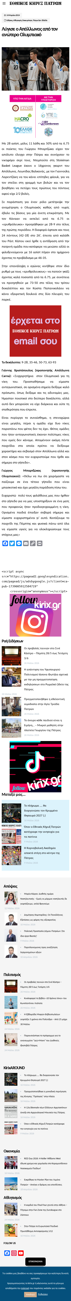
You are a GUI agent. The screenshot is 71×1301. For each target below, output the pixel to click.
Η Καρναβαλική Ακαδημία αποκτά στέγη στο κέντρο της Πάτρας (42, 853)
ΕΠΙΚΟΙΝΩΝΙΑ (35, 1261)
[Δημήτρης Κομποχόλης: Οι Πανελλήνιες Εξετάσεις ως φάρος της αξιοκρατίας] (10, 920)
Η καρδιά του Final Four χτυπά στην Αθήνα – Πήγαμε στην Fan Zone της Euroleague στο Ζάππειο (43, 1210)
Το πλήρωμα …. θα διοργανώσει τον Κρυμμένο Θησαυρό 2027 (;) (41, 810)
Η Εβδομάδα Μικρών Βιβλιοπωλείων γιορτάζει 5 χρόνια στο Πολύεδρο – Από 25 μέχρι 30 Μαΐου (43, 1019)
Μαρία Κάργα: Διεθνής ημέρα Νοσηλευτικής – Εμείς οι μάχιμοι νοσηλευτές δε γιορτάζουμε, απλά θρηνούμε (43, 899)
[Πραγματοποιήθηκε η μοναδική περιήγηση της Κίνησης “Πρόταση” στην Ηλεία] (10, 1096)
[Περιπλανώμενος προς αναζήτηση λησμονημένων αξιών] (10, 952)
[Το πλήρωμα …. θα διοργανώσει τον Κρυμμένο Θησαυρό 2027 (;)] (11, 814)
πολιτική (25, 1288)
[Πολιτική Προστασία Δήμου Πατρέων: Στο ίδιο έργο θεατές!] (10, 936)
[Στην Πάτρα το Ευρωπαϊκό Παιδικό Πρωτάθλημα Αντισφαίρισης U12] (10, 1231)
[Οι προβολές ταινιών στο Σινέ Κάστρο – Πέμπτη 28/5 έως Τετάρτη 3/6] (11, 656)
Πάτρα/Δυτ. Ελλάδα (40, 21)
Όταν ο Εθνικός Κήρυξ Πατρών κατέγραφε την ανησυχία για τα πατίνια (42, 831)
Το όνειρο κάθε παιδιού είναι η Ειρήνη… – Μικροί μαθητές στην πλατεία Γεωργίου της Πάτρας (43, 725)
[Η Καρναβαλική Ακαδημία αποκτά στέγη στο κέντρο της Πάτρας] (11, 856)
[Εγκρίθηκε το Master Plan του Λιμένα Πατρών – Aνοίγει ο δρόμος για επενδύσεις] (10, 1184)
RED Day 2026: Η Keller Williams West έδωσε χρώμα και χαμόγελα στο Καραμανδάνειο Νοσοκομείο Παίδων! (43, 1163)
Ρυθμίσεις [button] (43, 1294)
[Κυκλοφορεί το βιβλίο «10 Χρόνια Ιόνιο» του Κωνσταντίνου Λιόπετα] (10, 1003)
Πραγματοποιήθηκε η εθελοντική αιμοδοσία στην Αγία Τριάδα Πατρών (44, 704)
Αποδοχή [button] (30, 1294)
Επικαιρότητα (27, 21)
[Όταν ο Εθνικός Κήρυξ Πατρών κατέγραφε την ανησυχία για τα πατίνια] (11, 835)
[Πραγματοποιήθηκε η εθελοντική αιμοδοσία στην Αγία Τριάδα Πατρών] (11, 707)
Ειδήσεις (10, 21)
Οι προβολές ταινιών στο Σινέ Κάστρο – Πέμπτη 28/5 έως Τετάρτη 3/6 (46, 653)
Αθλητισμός (17, 21)
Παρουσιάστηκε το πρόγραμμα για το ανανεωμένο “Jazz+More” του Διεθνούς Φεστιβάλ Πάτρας (40, 1040)
